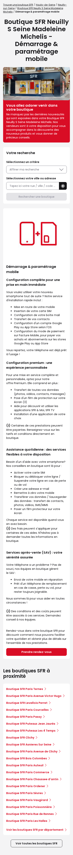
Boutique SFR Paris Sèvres (24, 793)
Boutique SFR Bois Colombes (26, 758)
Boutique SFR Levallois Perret (26, 703)
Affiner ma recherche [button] (24, 169)
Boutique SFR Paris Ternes (24, 689)
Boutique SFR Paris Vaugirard (27, 800)
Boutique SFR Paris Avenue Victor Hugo (34, 696)
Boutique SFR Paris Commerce (27, 772)
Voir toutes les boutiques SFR (36, 843)
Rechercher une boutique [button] (36, 197)
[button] (63, 186)
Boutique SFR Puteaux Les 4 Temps (30, 731)
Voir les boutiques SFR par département (34, 830)
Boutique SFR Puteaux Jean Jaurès (30, 724)
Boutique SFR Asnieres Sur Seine (28, 744)
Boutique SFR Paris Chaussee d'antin (32, 779)
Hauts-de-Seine (45, 4)
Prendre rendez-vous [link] (36, 652)
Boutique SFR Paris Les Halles (26, 821)
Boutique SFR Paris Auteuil (24, 765)
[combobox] (32, 186)
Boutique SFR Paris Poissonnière (29, 807)
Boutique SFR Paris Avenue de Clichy (31, 751)
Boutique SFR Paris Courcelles (27, 710)
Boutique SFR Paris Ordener (25, 786)
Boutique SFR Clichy (20, 737)
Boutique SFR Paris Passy (24, 717)
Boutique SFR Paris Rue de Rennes (30, 814)
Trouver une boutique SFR (18, 4)
